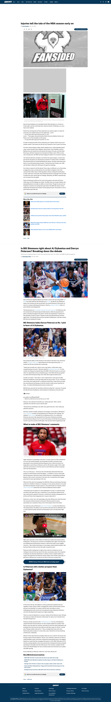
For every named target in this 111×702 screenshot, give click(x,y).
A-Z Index (84, 688)
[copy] (31, 29)
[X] (103, 1)
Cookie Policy (25, 693)
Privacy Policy (70, 691)
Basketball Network (53, 369)
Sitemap (24, 691)
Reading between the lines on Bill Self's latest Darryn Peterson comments (42, 669)
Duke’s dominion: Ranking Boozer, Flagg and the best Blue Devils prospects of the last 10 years (44, 666)
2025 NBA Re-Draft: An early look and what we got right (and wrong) (41, 657)
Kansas (49, 301)
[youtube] (108, 1)
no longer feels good (32, 362)
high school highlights (46, 506)
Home (24, 238)
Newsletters (38, 691)
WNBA (34, 1)
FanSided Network (71, 688)
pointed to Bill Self (55, 305)
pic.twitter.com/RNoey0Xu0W (31, 397)
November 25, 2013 (44, 134)
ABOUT (56, 1)
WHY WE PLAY (29, 1)
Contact (37, 688)
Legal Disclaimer (39, 693)
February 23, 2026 (44, 399)
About (24, 688)
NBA (23, 1)
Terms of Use (85, 691)
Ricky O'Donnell (27, 413)
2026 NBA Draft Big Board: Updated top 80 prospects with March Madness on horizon (43, 660)
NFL (14, 1)
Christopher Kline (26, 256)
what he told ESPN (28, 487)
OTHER (45, 1)
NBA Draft (29, 679)
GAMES (51, 1)
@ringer (27, 393)
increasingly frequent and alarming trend (45, 310)
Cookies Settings (70, 693)
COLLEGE (40, 1)
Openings (51, 688)
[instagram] (105, 1)
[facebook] (100, 1)
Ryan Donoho (25, 26)
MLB (18, 1)
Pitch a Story (52, 691)
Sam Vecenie (32, 415)
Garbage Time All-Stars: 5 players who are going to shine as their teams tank (43, 663)
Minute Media (15, 698)
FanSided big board (46, 621)
